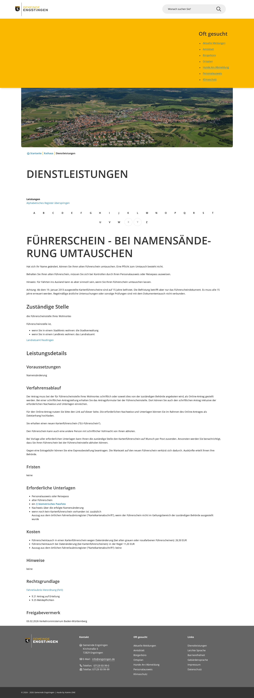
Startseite (36, 153)
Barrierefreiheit (196, 655)
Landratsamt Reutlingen (40, 340)
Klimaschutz (210, 79)
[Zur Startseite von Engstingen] (31, 9)
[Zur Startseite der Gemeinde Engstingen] (41, 640)
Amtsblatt (208, 49)
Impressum (194, 664)
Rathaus (48, 153)
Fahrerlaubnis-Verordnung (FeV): (44, 589)
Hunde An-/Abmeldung (216, 67)
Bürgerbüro (209, 55)
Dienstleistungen (197, 645)
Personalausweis (212, 73)
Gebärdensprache (198, 659)
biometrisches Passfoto (52, 503)
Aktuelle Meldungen (214, 43)
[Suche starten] (218, 9)
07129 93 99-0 (101, 665)
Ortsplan (208, 61)
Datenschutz (195, 669)
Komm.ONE (70, 692)
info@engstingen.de (103, 659)
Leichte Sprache (197, 650)
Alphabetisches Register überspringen (48, 203)
